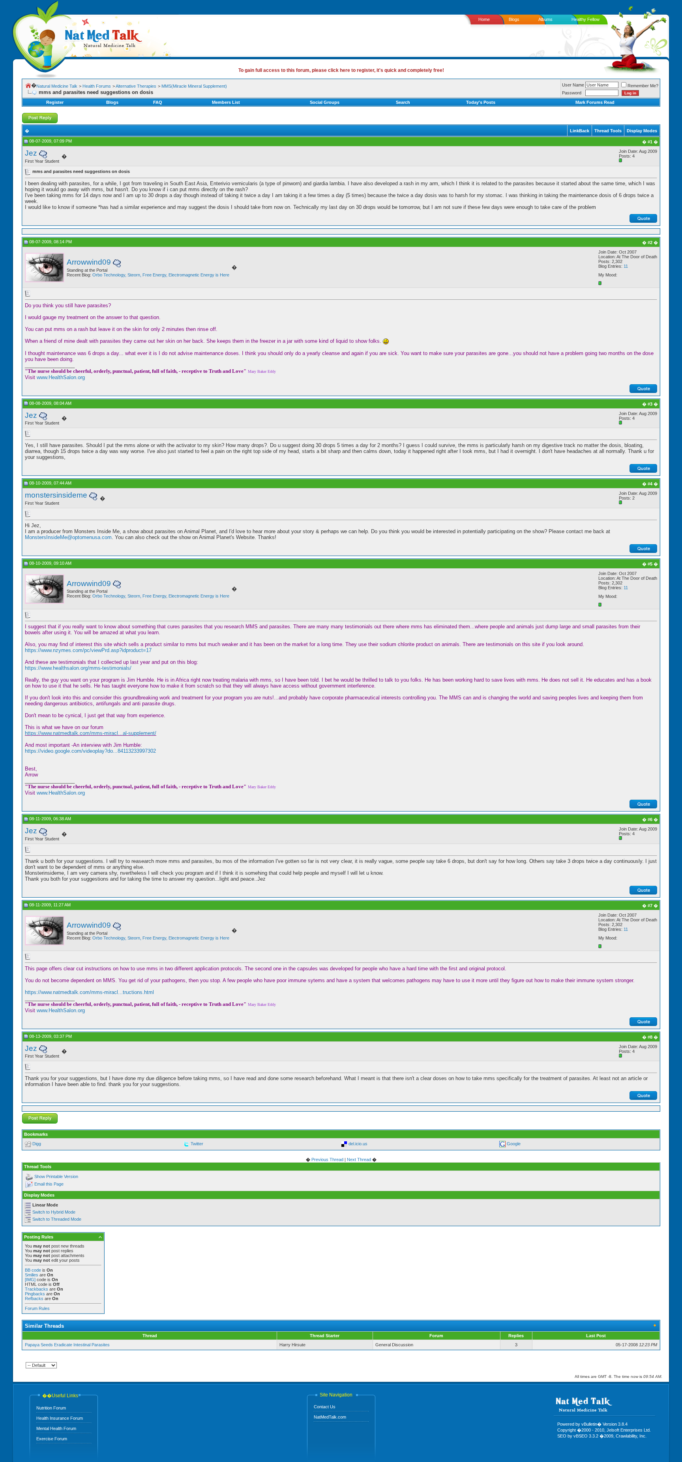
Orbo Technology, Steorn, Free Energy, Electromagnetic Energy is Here (160, 274)
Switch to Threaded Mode (56, 1219)
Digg (36, 1143)
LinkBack (579, 130)
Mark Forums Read (595, 102)
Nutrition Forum (51, 1408)
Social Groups (324, 102)
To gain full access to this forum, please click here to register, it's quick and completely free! (341, 70)
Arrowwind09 (89, 262)
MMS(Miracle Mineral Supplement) (194, 86)
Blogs (514, 19)
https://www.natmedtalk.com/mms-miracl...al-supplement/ (90, 733)
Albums (545, 19)
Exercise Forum (51, 1438)
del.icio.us (357, 1143)
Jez (31, 153)
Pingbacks (35, 1293)
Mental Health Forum (56, 1428)
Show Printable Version (56, 1176)
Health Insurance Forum (59, 1418)
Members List (226, 102)
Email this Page (49, 1184)
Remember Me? (643, 85)
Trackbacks (36, 1289)
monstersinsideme (56, 495)
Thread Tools (608, 130)
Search (403, 102)
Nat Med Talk (41, 37)
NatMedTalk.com (330, 1417)
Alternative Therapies (136, 86)
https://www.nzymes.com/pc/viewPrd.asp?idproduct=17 (88, 650)
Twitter (197, 1143)
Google (514, 1143)
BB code (33, 1270)
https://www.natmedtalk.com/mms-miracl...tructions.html (89, 992)
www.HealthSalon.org (61, 377)
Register (55, 102)
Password (571, 92)
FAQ (157, 102)
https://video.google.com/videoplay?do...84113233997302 (90, 751)
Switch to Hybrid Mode (53, 1212)
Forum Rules (37, 1308)
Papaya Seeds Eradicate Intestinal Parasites (67, 1344)
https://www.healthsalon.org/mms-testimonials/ (78, 668)
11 (626, 266)
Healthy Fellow (585, 19)
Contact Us (324, 1406)
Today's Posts (480, 102)
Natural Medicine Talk (56, 86)
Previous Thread (327, 1159)
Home (484, 19)
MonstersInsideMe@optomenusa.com (68, 537)
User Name (573, 85)
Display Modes (642, 130)
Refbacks (34, 1298)
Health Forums (96, 86)
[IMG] (30, 1279)
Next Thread (359, 1159)
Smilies (31, 1274)
